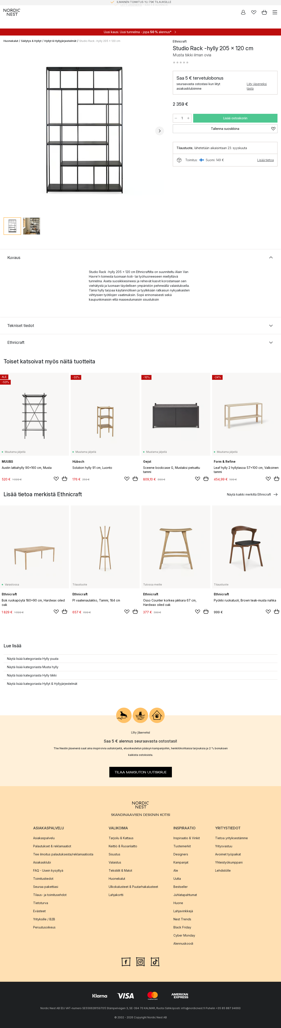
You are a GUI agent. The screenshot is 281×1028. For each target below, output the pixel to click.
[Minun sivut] (243, 12)
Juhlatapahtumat (185, 894)
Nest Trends (182, 919)
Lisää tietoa (265, 160)
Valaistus (115, 862)
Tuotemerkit (182, 846)
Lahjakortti (116, 894)
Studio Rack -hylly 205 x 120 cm (99, 41)
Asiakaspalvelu (44, 838)
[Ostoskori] (264, 12)
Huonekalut (11, 41)
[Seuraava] (159, 131)
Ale (175, 870)
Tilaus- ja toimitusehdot (50, 894)
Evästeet (39, 911)
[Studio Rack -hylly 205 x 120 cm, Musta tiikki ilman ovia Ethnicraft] (84, 130)
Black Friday (182, 927)
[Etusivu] (12, 12)
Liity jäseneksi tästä (257, 86)
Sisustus (114, 854)
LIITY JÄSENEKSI (131, 2)
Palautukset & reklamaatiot (52, 846)
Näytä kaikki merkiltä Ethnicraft (249, 494)
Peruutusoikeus (44, 927)
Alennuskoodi (183, 943)
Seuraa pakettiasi (45, 886)
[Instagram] (140, 961)
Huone (178, 903)
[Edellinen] (8, 131)
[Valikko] (275, 12)
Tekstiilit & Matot (120, 870)
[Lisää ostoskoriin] (64, 478)
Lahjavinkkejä (183, 911)
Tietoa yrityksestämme (231, 838)
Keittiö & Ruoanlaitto (123, 846)
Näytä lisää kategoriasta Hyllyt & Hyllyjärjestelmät (42, 683)
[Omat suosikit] (254, 12)
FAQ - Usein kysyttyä (48, 870)
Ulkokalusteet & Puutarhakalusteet (133, 886)
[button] (181, 62)
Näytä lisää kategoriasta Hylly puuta (32, 658)
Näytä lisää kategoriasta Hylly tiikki (32, 675)
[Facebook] (126, 961)
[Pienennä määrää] (176, 118)
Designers (180, 854)
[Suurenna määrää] (188, 118)
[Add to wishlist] (56, 479)
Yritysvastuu (223, 846)
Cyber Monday (184, 935)
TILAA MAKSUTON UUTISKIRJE (141, 772)
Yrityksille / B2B (44, 919)
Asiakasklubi (42, 862)
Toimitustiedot (43, 878)
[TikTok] (155, 961)
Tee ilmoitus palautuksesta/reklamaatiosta (63, 854)
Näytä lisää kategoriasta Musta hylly (32, 667)
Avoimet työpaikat (228, 854)
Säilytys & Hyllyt (31, 41)
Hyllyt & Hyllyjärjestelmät (60, 41)
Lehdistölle (223, 870)
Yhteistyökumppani (229, 862)
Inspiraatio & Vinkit (186, 838)
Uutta (177, 878)
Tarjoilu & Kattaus (121, 838)
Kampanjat (180, 862)
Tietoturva (40, 903)
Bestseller (180, 886)
